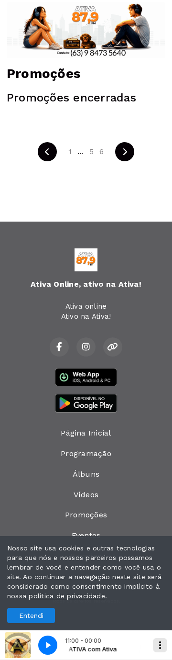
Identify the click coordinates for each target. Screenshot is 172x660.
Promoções (86, 514)
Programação (86, 453)
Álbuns (86, 474)
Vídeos (86, 494)
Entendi (31, 615)
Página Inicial (86, 432)
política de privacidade (67, 596)
